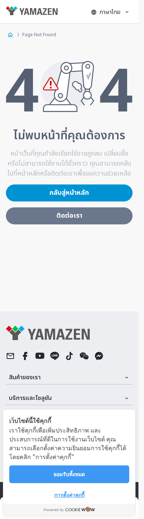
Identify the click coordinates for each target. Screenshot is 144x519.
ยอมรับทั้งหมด (69, 474)
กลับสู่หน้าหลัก (69, 193)
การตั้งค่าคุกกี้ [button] (69, 494)
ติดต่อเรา (69, 216)
